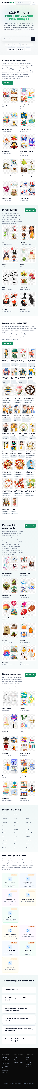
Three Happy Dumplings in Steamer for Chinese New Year (19, 473)
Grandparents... (7, 419)
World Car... (31, 364)
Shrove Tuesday (30, 455)
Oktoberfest (6, 151)
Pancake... (28, 457)
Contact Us (29, 1067)
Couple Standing (13, 439)
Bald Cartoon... (23, 437)
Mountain (5, 662)
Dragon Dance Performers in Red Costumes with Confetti (19, 492)
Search (28, 843)
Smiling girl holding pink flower (14, 509)
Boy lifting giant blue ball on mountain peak (30, 472)
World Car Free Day (25, 129)
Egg (3, 836)
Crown (15, 818)
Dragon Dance (6, 493)
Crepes (4, 476)
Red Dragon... (18, 495)
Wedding (5, 731)
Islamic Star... (6, 402)
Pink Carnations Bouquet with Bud (23, 362)
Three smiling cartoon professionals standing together (28, 417)
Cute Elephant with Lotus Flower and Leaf (18, 398)
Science (16, 843)
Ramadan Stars (21, 381)
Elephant (17, 402)
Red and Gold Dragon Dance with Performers (7, 491)
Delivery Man (31, 383)
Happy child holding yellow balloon (32, 435)
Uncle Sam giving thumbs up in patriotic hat (6, 379)
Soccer (16, 45)
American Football (25, 618)
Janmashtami (6, 176)
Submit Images (18, 1062)
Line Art (4, 287)
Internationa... (6, 364)
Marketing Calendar (5, 1071)
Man (15, 840)
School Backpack (26, 45)
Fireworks (28, 836)
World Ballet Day (7, 573)
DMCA (27, 1060)
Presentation (6, 776)
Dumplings (17, 476)
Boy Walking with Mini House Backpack (31, 362)
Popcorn (16, 826)
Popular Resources (5, 1062)
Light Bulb (28, 822)
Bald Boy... (22, 439)
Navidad (4, 826)
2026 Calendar (6, 708)
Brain (27, 815)
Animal (4, 815)
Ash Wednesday (29, 400)
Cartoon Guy (6, 366)
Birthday (22, 708)
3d (3, 242)
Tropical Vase (29, 495)
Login (15, 1057)
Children (4, 832)
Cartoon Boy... (16, 420)
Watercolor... (23, 364)
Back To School (25, 753)
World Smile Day (7, 129)
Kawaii (22, 264)
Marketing (23, 776)
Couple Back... (4, 458)
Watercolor (23, 287)
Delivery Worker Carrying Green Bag (31, 379)
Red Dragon (6, 495)
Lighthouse (5, 840)
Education (5, 798)
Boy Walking (32, 366)
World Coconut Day (26, 176)
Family (15, 836)
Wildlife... (5, 511)
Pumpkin (22, 640)
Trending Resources (5, 1058)
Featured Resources (5, 1067)
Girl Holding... (14, 514)
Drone (27, 818)
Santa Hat (4, 843)
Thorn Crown (28, 402)
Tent (15, 847)
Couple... (13, 437)
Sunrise (16, 829)
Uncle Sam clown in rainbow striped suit (13, 454)
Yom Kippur (5, 105)
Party (21, 731)
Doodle (4, 309)
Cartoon (22, 242)
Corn (28, 49)
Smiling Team (25, 421)
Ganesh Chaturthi (7, 198)
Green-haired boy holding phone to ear (14, 362)
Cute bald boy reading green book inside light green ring (23, 435)
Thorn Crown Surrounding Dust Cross (29, 398)
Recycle (28, 826)
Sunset (28, 829)
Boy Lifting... (30, 476)
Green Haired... (14, 364)
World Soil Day (6, 595)
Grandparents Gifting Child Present (6, 417)
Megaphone (29, 840)
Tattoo (4, 847)
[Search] (29, 2)
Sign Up (16, 1060)
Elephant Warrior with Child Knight (5, 509)
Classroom (11, 49)
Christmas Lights (30, 832)
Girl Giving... (14, 383)
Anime (4, 264)
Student (20, 49)
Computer (5, 818)
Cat (21, 662)
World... (13, 381)
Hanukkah (23, 595)
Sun (3, 829)
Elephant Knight (5, 514)
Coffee (8, 45)
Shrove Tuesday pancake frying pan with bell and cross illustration (30, 454)
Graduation (5, 753)
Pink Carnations (22, 366)
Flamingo (4, 822)
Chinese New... (18, 474)
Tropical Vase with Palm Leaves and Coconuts (30, 491)
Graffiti (15, 822)
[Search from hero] (33, 39)
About (28, 1057)
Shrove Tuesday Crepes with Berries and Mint (7, 472)
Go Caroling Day (25, 573)
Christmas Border (18, 832)
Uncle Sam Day (24, 198)
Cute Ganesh (18, 400)
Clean (8, 2)
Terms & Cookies (28, 1063)
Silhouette (23, 309)
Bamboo (16, 815)
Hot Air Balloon (6, 618)
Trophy (27, 847)
